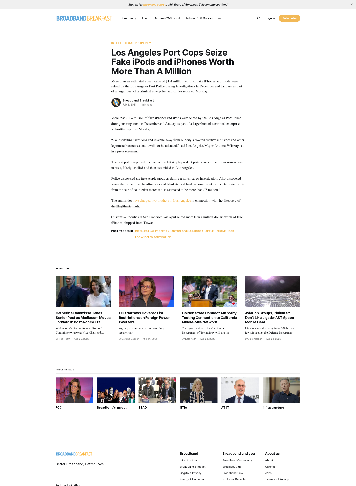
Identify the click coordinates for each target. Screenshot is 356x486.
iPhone (221, 230)
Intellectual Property (131, 43)
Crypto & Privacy (190, 473)
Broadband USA (232, 473)
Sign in (270, 18)
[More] (219, 18)
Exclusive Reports (234, 479)
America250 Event (167, 18)
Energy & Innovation (192, 479)
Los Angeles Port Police (153, 237)
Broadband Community (237, 460)
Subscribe (289, 18)
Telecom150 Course (198, 18)
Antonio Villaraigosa (187, 230)
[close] (352, 4)
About (145, 18)
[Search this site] (259, 18)
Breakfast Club (232, 466)
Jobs (268, 473)
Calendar (270, 466)
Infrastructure (188, 460)
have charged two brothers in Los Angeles (162, 200)
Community (128, 18)
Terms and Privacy (277, 479)
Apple (209, 230)
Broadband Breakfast (138, 100)
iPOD (231, 230)
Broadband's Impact (193, 466)
